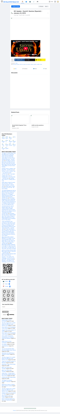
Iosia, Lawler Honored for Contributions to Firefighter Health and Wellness (8, 337)
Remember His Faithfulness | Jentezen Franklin (8, 353)
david (24, 64)
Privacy (14, 410)
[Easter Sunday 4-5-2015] (3, 141)
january (28, 64)
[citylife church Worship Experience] (6, 144)
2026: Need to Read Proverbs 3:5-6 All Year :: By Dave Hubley (8, 187)
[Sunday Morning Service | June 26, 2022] (14, 141)
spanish (35, 64)
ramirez (32, 64)
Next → (46, 6)
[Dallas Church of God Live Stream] (10, 137)
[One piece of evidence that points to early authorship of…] (6, 137)
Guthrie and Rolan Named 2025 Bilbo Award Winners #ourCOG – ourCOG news (9, 251)
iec (26, 64)
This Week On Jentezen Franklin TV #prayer (7, 381)
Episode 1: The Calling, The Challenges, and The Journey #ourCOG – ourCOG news (8, 258)
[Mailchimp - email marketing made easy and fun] (8, 315)
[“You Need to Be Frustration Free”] (3, 144)
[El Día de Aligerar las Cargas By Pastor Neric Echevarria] (10, 144)
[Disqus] (30, 91)
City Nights (4, 344)
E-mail (3, 306)
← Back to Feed (15, 6)
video (41, 64)
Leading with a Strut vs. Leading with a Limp (8, 179)
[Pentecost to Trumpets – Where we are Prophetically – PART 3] (6, 148)
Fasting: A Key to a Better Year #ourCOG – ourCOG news (8, 169)
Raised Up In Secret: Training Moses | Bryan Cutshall (8, 385)
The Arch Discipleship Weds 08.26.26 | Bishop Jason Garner (9, 349)
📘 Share (35, 68)
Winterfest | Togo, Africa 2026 (8, 364)
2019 (21, 64)
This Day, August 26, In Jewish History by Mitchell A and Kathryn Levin (8, 390)
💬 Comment (24, 68)
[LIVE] (14, 137)
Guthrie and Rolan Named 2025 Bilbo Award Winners (9, 254)
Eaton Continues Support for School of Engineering (8, 399)
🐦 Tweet (45, 68)
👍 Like (15, 68)
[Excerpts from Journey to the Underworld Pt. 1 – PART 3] (3, 148)
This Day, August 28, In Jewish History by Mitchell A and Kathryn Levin (8, 324)
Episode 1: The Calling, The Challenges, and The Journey (8, 261)
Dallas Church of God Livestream (6, 342)
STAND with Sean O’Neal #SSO (8, 377)
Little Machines (5, 345)
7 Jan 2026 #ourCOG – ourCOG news (7, 173)
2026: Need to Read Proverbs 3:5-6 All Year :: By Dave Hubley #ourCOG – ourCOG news (8, 184)
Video (16, 63)
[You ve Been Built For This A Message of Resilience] (6, 141)
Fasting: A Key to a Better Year (8, 171)
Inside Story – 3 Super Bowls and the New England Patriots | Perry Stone (9, 374)
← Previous (41, 6)
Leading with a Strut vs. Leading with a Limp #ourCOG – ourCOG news (8, 177)
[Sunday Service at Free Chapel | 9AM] (14, 144)
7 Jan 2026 (12, 174)
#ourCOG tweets (16, 64)
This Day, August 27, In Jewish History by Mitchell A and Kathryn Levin (8, 358)
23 (22, 64)
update (38, 64)
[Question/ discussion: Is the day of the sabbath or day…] (10, 141)
